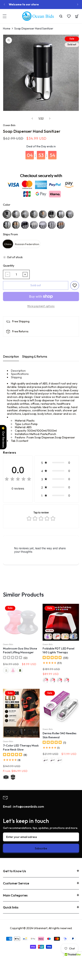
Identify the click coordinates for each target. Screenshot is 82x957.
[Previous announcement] (4, 4)
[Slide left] (32, 118)
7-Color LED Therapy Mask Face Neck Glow (21, 747)
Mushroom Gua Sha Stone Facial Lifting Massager (20, 650)
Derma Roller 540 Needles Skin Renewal (59, 735)
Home (6, 28)
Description (11, 356)
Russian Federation (27, 245)
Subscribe (41, 848)
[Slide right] (49, 118)
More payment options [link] (41, 306)
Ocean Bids (9, 125)
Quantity (8, 265)
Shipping (16, 377)
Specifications (20, 374)
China (8, 245)
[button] (5, 16)
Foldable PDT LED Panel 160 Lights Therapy (58, 650)
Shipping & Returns (34, 356)
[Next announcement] (77, 4)
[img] (17, 480)
